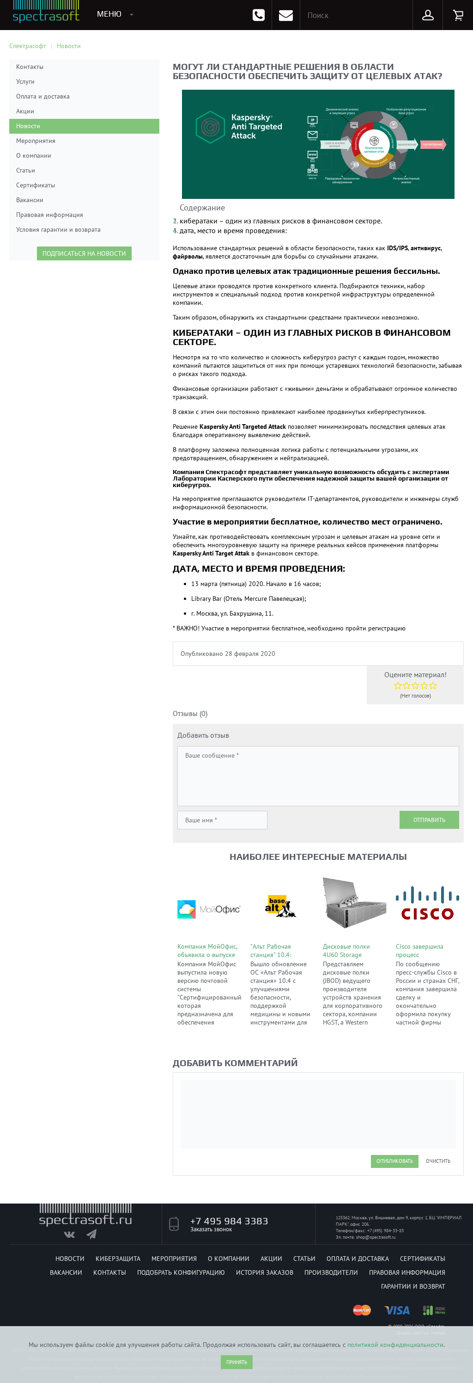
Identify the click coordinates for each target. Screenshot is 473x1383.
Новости (28, 126)
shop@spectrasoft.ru (375, 1237)
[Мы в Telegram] (96, 1236)
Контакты (29, 66)
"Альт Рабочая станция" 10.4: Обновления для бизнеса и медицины (280, 959)
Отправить (429, 820)
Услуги (25, 81)
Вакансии (29, 200)
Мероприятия (35, 140)
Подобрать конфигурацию (181, 1272)
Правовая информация (49, 214)
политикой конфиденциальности (395, 1344)
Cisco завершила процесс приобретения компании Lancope (423, 959)
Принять (236, 1362)
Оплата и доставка (43, 96)
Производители (331, 1272)
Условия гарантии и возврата (58, 229)
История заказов (264, 1272)
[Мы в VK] (74, 1236)
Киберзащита (118, 1258)
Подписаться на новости (84, 253)
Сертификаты (35, 185)
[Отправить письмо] (286, 15)
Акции (25, 111)
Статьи (25, 170)
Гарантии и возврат (413, 1286)
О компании (33, 155)
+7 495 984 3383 (229, 1220)
